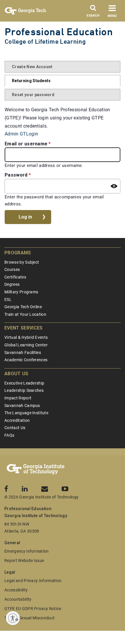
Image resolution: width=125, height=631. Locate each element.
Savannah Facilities (22, 352)
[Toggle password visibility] (113, 186)
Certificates (15, 277)
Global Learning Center (26, 345)
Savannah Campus (22, 405)
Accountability (17, 599)
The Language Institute (26, 412)
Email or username (26, 144)
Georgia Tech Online (23, 306)
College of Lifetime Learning (45, 41)
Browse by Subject (21, 262)
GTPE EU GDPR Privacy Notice (32, 608)
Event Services (23, 328)
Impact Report (17, 398)
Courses (12, 269)
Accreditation (17, 420)
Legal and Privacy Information (32, 580)
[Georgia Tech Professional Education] (36, 469)
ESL (8, 299)
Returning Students (31, 80)
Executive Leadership (24, 383)
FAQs (9, 435)
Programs (17, 252)
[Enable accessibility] (13, 618)
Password (16, 175)
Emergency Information (26, 551)
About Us (16, 373)
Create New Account (32, 66)
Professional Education (59, 32)
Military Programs (21, 292)
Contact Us (14, 427)
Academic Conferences (25, 359)
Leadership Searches (24, 390)
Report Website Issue (24, 560)
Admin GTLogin (21, 134)
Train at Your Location (25, 314)
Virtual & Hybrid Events (26, 337)
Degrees (11, 284)
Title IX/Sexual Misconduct (29, 618)
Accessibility (16, 590)
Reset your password (33, 94)
